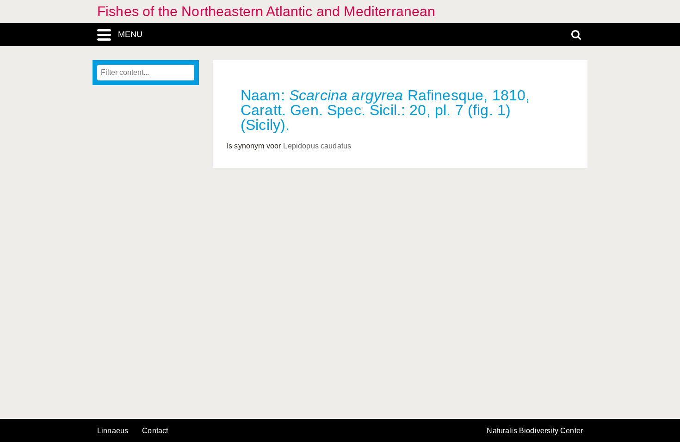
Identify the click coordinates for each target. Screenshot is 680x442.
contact (155, 431)
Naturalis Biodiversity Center (535, 431)
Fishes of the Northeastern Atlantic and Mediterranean (266, 11)
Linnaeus (112, 431)
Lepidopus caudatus (317, 146)
